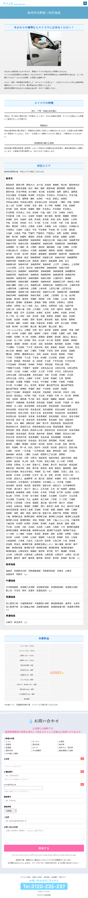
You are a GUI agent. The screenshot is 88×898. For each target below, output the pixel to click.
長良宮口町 (62, 430)
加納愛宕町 (60, 243)
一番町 (62, 202)
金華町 (56, 312)
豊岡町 (76, 395)
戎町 (49, 212)
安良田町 (51, 191)
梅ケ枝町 (49, 216)
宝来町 (35, 492)
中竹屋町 (45, 381)
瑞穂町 (27, 506)
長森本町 (69, 419)
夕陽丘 (76, 533)
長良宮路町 (74, 430)
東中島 (35, 468)
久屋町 (9, 451)
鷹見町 (9, 354)
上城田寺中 (58, 278)
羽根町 (38, 471)
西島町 (50, 433)
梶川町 (15, 236)
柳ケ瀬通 (59, 544)
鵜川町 (74, 222)
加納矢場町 (23, 281)
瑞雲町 (36, 368)
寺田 (8, 399)
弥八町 (76, 554)
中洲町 (54, 381)
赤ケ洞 (40, 184)
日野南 (17, 464)
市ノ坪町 (49, 205)
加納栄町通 (58, 274)
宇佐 (34, 229)
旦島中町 (57, 392)
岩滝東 (46, 219)
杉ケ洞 (50, 340)
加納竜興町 (11, 281)
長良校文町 (60, 413)
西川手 (46, 423)
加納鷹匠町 (70, 271)
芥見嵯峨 (22, 195)
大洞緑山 (24, 250)
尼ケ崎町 (32, 191)
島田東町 (59, 343)
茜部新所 (10, 184)
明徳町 (42, 520)
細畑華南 (20, 492)
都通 (53, 509)
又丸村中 (63, 495)
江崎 (18, 216)
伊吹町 (23, 222)
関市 (24, 590)
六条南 (74, 537)
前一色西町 (62, 489)
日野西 (70, 461)
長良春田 (22, 416)
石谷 (28, 212)
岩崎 (30, 219)
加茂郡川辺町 (71, 587)
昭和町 (62, 354)
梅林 (75, 468)
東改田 (44, 468)
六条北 (29, 540)
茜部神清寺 (74, 184)
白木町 (15, 333)
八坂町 (48, 527)
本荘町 (9, 478)
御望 (16, 312)
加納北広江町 (49, 240)
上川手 (56, 264)
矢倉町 (52, 523)
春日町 (9, 254)
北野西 (52, 302)
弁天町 (44, 492)
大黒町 (33, 371)
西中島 (72, 444)
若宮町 (56, 558)
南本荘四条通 (12, 509)
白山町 (58, 444)
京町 (28, 316)
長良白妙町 (60, 409)
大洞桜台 (10, 229)
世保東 (72, 540)
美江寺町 (45, 499)
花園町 (56, 471)
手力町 (31, 399)
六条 (65, 540)
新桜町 (66, 340)
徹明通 (23, 399)
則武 (30, 447)
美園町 (35, 506)
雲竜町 (74, 216)
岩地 (53, 219)
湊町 (22, 513)
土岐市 (9, 622)
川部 (49, 299)
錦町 (38, 423)
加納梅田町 (35, 243)
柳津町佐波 (17, 516)
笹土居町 (65, 323)
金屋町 (72, 236)
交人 (77, 471)
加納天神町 (11, 295)
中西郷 (70, 381)
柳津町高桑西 (12, 530)
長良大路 (10, 419)
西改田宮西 (68, 423)
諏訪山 (66, 337)
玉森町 (29, 378)
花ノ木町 (47, 471)
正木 (53, 489)
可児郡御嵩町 (12, 587)
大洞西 (33, 250)
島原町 (68, 343)
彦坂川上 (18, 478)
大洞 (55, 226)
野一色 (23, 447)
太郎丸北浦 (11, 378)
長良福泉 (10, 440)
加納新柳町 (46, 271)
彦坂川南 (73, 447)
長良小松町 (23, 413)
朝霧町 (31, 209)
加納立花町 (46, 278)
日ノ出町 (61, 461)
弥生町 (9, 537)
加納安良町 (48, 243)
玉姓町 (25, 323)
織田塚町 (51, 247)
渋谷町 (70, 347)
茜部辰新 (10, 188)
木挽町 (25, 319)
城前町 (37, 333)
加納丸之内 (11, 271)
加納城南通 (58, 271)
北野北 (44, 305)
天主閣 (54, 375)
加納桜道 (34, 274)
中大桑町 (18, 385)
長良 (61, 419)
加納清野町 (23, 240)
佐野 (57, 323)
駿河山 (74, 337)
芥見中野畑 (21, 191)
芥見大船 (73, 195)
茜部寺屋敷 (21, 188)
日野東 (9, 464)
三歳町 (74, 509)
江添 (55, 212)
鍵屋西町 (53, 254)
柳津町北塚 (42, 516)
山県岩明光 (23, 551)
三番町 (33, 350)
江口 (24, 216)
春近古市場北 (26, 471)
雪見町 (37, 533)
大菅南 (31, 226)
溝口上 (35, 489)
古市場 (60, 482)
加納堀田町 (35, 257)
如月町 (72, 295)
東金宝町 (63, 464)
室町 (49, 520)
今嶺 (67, 222)
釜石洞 (29, 267)
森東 (67, 523)
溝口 (43, 506)
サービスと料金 (25, 877)
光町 (65, 451)
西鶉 (18, 430)
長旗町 (50, 402)
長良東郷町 (33, 437)
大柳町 (66, 247)
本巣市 (60, 570)
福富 (75, 458)
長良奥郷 (30, 402)
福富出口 (57, 485)
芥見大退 (10, 198)
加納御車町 (52, 267)
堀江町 (41, 478)
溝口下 (27, 489)
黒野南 (50, 316)
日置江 (64, 471)
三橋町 (72, 499)
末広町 (33, 343)
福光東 (19, 485)
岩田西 (48, 236)
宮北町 (46, 509)
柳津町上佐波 (12, 520)
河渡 (35, 330)
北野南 (17, 305)
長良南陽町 (56, 437)
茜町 (43, 188)
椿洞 (77, 402)
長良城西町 (48, 409)
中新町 (62, 381)
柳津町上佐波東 (56, 516)
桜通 (8, 326)
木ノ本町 (20, 316)
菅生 (34, 340)
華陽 (45, 302)
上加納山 (65, 264)
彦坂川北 (63, 447)
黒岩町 (39, 319)
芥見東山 (67, 209)
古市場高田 (23, 482)
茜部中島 (10, 191)
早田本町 (26, 361)
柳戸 (75, 544)
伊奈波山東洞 (12, 202)
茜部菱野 (61, 188)
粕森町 (23, 236)
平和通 (52, 492)
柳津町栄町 (29, 516)
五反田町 (30, 312)
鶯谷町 (15, 226)
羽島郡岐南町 (34, 570)
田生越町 (10, 381)
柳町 (8, 547)
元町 (24, 527)
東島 (28, 468)
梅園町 (66, 216)
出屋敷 (19, 381)
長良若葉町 (54, 416)
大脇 (59, 247)
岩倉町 (23, 219)
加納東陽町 (74, 292)
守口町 (9, 527)
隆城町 (64, 551)
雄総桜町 (69, 250)
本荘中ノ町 (68, 475)
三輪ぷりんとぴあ (61, 520)
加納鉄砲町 (23, 295)
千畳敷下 (26, 368)
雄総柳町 (43, 250)
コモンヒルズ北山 (14, 330)
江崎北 (70, 212)
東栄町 (41, 385)
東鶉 (51, 468)
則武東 (54, 447)
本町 (51, 475)
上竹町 (46, 309)
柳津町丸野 (29, 547)
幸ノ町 (25, 337)
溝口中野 (53, 502)
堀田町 (50, 478)
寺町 (47, 375)
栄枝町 (64, 330)
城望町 (17, 343)
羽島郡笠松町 (49, 570)
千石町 (48, 361)
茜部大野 (20, 184)
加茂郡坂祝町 (57, 587)
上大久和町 (11, 267)
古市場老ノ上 (49, 482)
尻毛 (77, 347)
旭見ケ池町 (50, 461)
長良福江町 (21, 440)
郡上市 (9, 590)
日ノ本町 (26, 464)
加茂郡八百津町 (27, 587)
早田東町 (22, 364)
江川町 (64, 229)
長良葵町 (53, 419)
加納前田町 (35, 264)
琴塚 (71, 330)
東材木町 (20, 468)
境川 (41, 330)
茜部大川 (30, 184)
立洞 (61, 378)
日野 (26, 458)
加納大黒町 (35, 295)
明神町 (66, 513)
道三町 (68, 395)
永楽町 (31, 216)
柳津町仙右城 (39, 530)
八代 (63, 527)
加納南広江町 (59, 281)
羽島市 (19, 574)
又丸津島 (10, 499)
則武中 (37, 447)
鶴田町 (62, 399)
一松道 (48, 198)
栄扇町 (9, 219)
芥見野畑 (10, 212)
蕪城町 (68, 278)
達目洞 (9, 395)
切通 (43, 316)
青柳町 (56, 184)
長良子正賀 (35, 413)
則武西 (46, 447)
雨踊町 (58, 205)
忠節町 (64, 388)
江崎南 (62, 212)
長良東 (31, 416)
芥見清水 (41, 195)
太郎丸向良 (68, 371)
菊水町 (17, 299)
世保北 (17, 544)
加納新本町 (11, 274)
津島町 (9, 406)
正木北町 (45, 489)
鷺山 (61, 326)
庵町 (32, 198)
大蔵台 (27, 229)
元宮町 (17, 527)
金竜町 (39, 312)
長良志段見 (72, 409)
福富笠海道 (54, 458)
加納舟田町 (11, 261)
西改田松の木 (12, 426)
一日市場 (26, 451)
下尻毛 (50, 350)
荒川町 (42, 191)
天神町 (62, 375)
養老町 (46, 533)
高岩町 (9, 319)
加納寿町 (10, 278)
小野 (8, 333)
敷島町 (19, 350)
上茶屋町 (55, 295)
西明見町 (10, 430)
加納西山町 (35, 285)
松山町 (9, 495)
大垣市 (76, 603)
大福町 (25, 371)
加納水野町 (39, 267)
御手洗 (9, 502)
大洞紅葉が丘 (12, 250)
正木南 (17, 475)
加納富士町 (48, 257)
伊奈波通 (53, 202)
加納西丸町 (48, 285)
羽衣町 (62, 440)
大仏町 (17, 371)
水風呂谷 (18, 506)
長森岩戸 (10, 402)
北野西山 (61, 302)
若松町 (48, 558)
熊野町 (72, 319)
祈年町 (72, 312)
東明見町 (57, 451)
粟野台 (66, 191)
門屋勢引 (40, 233)
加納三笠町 (64, 267)
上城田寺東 (11, 288)
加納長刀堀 (23, 292)
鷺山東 (33, 326)
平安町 (9, 489)
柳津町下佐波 (69, 530)
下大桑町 (10, 347)
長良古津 (10, 437)
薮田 (24, 558)
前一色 (44, 475)
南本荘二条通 (26, 509)
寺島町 (15, 399)
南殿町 (60, 509)
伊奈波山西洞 (26, 202)
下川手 (29, 347)
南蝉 (67, 509)
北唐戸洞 (69, 305)
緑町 (16, 513)
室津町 (44, 523)
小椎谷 (46, 333)
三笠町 (54, 499)
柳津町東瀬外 (67, 547)
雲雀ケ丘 (36, 464)
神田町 (41, 299)
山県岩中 (59, 554)
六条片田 (38, 540)
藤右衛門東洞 (67, 385)
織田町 (52, 250)
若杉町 (48, 540)
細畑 (28, 492)
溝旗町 (35, 502)
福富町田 (43, 458)
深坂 (32, 461)
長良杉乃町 (23, 409)
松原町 (68, 492)
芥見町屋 (10, 216)
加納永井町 (35, 292)
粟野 (59, 191)
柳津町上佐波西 (72, 516)
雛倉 (49, 451)
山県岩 (68, 554)
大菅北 (23, 226)
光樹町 (33, 337)
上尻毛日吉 (66, 288)
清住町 (35, 316)
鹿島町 (31, 236)
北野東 (70, 302)
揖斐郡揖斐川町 (58, 606)
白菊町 (23, 333)
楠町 (18, 323)
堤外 (38, 399)
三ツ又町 (63, 499)
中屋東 (66, 402)
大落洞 (17, 233)
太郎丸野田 (72, 368)
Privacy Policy (52, 855)
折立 (67, 261)
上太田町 (75, 264)
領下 (57, 551)
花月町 (25, 254)
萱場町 (19, 302)
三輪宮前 (10, 523)
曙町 (38, 209)
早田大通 (59, 364)
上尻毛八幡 (54, 288)
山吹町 (17, 537)
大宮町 (74, 247)
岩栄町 (35, 212)
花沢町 (50, 444)
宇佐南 (52, 229)
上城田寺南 (23, 288)
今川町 (37, 222)
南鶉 (28, 513)
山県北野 (18, 554)
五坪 (22, 312)
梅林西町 (67, 468)
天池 (65, 205)
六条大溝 (51, 537)
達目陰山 (18, 395)
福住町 (17, 461)
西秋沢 (68, 426)
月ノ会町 (18, 406)
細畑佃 (72, 489)
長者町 (56, 388)
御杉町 (41, 247)
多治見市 (18, 622)
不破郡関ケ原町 (42, 603)
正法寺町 (53, 357)
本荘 (65, 478)
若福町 (64, 558)
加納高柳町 (33, 278)
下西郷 (41, 350)
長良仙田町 (11, 409)
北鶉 (28, 309)
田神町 (31, 364)
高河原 (54, 354)
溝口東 (44, 502)
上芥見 (21, 267)
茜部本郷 (51, 188)
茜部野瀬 (71, 188)
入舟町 (74, 219)
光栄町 (72, 316)
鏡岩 (26, 257)
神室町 (72, 299)
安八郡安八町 (12, 603)
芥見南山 (47, 209)
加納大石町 (23, 243)
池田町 (76, 202)
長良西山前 (11, 416)
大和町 (25, 537)
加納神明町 (33, 271)
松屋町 (76, 492)
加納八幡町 (11, 285)
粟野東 (25, 198)
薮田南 (39, 558)
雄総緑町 (10, 257)
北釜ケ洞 (10, 309)
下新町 (70, 354)
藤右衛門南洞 (12, 388)
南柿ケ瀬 (36, 513)
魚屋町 (66, 219)
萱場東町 (28, 302)
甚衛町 (25, 343)
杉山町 (41, 340)
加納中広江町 (49, 292)
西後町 (68, 309)
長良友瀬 (45, 437)
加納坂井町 (70, 274)
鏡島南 (19, 257)
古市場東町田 (69, 485)
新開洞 (41, 337)
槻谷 (65, 316)
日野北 (33, 458)
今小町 (46, 222)
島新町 (54, 347)
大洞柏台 (63, 226)
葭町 (53, 533)
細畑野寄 (28, 478)
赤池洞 (48, 184)
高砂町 (46, 354)
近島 (75, 309)
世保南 (72, 551)
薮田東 (31, 558)
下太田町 (20, 347)
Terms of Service (66, 855)
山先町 (33, 537)
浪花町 (9, 423)
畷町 (22, 423)
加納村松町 (46, 281)
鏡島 (61, 261)
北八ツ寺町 (27, 305)
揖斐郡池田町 (43, 606)
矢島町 (29, 533)
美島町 (70, 502)
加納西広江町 (61, 285)
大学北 (58, 371)
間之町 (64, 184)
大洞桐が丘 (74, 226)
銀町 (30, 333)
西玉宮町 (43, 440)
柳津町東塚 (54, 547)
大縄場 (48, 226)
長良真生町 (35, 409)
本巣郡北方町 (20, 570)
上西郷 (33, 288)
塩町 (26, 350)
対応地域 (46, 877)
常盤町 (31, 388)
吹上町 (25, 461)
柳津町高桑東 (73, 527)
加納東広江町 (24, 261)
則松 (65, 444)
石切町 (19, 205)
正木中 (35, 475)
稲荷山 (56, 198)
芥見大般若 (11, 195)
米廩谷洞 (40, 323)
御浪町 (60, 250)
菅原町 (58, 340)
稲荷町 (64, 198)
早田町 (40, 364)
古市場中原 (74, 478)
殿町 (39, 388)
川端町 (56, 299)
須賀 (40, 343)
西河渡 (31, 433)
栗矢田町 (49, 319)
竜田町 (68, 378)
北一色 (64, 295)
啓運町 (58, 316)
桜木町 (15, 326)
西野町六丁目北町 (14, 458)
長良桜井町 (11, 413)
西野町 (62, 454)
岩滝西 (37, 219)
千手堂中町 (70, 361)
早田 (67, 364)
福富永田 (47, 485)
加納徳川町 (62, 292)
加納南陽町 (11, 292)
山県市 (68, 570)
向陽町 (9, 337)
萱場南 (37, 302)
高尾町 (62, 357)
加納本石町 (23, 264)
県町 (36, 188)
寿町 (77, 330)
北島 (61, 305)
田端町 (54, 378)
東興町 (23, 388)
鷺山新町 (42, 326)
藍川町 (72, 558)
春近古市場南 (12, 471)
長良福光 (32, 440)
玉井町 (46, 378)
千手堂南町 (11, 364)
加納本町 (47, 264)
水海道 (9, 506)
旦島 (73, 392)
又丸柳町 (53, 495)
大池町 (9, 233)
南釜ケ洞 (47, 513)
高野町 (17, 354)
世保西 (9, 544)
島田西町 (49, 343)
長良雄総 (41, 402)
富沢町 (33, 385)
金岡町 (66, 233)
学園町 (33, 299)
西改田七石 (25, 426)
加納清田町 (35, 240)
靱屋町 (39, 216)
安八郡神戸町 (12, 606)
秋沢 (30, 188)
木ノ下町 (10, 316)
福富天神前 (66, 458)
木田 (53, 309)
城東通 (9, 343)
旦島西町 (47, 392)
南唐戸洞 (57, 513)
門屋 (24, 233)
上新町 (46, 295)
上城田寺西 (74, 285)
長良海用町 (29, 406)
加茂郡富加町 (43, 587)
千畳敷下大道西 (13, 368)
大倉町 (19, 229)
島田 (47, 347)
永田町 (70, 399)
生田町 (39, 198)
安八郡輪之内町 (27, 606)
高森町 (72, 350)
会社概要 (54, 877)
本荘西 (58, 475)
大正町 (9, 361)
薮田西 (9, 558)
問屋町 (27, 381)
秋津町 (31, 195)
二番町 (27, 454)
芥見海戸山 (62, 195)
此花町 (17, 319)
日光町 (35, 454)
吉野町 (68, 533)
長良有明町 (42, 419)
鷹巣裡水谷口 (28, 354)
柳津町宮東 (27, 544)
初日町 (41, 444)
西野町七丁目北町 (49, 454)
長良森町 (10, 433)
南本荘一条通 (53, 506)
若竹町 (50, 551)
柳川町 (68, 544)
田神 (57, 350)
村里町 (27, 523)
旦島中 (66, 392)
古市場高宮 (11, 482)
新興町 (50, 337)
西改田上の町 (36, 430)
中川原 (9, 385)
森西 (73, 523)
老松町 (72, 229)
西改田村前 (56, 423)
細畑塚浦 (10, 492)
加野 (59, 233)
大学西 (50, 371)
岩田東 (39, 236)
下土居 (27, 357)
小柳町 (27, 330)
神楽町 (33, 254)
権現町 (9, 312)
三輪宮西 (75, 520)
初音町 (33, 444)
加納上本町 (62, 240)
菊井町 (25, 299)
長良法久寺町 (69, 433)
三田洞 (27, 502)
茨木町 (15, 222)
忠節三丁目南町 (13, 392)
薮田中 (17, 558)
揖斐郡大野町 (73, 606)
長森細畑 (20, 402)
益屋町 (35, 499)
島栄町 (62, 347)
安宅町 (9, 209)
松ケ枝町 (34, 495)
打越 (43, 212)
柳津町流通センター (43, 544)
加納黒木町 (21, 278)
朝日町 (23, 209)
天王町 (70, 375)
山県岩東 (38, 554)
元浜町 (31, 527)
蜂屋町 (25, 444)
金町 (69, 333)
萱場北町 (10, 302)
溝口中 (62, 502)
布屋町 (15, 447)
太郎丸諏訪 (38, 375)
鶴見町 (46, 399)
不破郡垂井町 (26, 603)
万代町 (72, 451)
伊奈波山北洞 (41, 202)
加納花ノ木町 (73, 281)
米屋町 (50, 323)
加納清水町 (23, 274)
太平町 (70, 357)
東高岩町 (73, 464)
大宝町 (9, 371)
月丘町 (41, 395)
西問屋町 (53, 440)
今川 (30, 222)
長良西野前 (72, 413)
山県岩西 (49, 554)
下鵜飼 (76, 343)
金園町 (64, 236)
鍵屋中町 (63, 254)
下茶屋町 (18, 357)
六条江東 (57, 540)
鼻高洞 (19, 454)
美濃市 (31, 590)
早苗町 (74, 323)
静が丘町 (10, 350)
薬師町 (41, 537)
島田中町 (38, 347)
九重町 (62, 333)
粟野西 (74, 191)
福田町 (9, 461)
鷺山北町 (53, 326)
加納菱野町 (72, 257)
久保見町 (10, 323)
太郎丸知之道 (47, 368)
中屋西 (50, 395)
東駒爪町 (10, 468)
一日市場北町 (38, 451)
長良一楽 (20, 419)
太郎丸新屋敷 (24, 375)
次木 (16, 423)
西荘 (8, 447)
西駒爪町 (30, 423)
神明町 (74, 340)
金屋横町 (10, 247)
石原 (34, 205)
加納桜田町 (46, 274)
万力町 (25, 495)
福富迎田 (36, 485)
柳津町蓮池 (11, 551)
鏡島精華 (53, 261)
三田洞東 (18, 502)
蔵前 (57, 319)
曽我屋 (17, 361)
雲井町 (64, 319)
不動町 (68, 482)
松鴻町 (44, 357)
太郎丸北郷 (11, 375)
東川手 (54, 464)
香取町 (74, 233)
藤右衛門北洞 (53, 385)
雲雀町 (46, 464)
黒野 (32, 319)
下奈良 (35, 357)
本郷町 (58, 478)
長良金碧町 (42, 406)
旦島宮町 (37, 392)
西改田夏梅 (58, 426)
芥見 (18, 198)
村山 (63, 506)
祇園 (32, 323)
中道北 (35, 381)
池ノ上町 (10, 205)
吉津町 (60, 533)
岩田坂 (56, 236)
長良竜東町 (42, 416)
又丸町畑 (20, 499)
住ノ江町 (18, 340)
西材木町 (41, 433)
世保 (67, 537)
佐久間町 (24, 326)
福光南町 (10, 485)
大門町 (27, 395)
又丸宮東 (73, 495)
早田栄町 (49, 364)
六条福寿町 (11, 540)
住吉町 (9, 340)
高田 (39, 354)
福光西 (27, 485)
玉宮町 (37, 378)
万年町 (17, 495)
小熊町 (33, 247)
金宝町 (48, 312)
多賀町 (64, 350)
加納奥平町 (74, 240)
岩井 (16, 219)
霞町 (8, 236)
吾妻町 (72, 205)
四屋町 (60, 537)
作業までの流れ (37, 877)
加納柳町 (34, 281)
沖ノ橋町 (20, 247)
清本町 (39, 361)
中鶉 (57, 395)
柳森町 (33, 551)
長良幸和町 (48, 413)
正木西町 (26, 475)
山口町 (9, 554)
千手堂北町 (58, 361)
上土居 (64, 299)
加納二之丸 (23, 285)
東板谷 (58, 468)
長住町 (58, 402)
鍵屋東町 (42, 254)
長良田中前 (21, 437)
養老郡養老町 (57, 603)
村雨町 (35, 523)
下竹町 (9, 357)
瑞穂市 (9, 570)
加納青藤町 (72, 243)
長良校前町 (54, 406)
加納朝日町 (74, 254)
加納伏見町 (60, 257)
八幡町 (17, 444)
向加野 (19, 523)
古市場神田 (35, 482)
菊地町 (9, 299)
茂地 (35, 520)
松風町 (44, 495)
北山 (36, 305)
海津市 (68, 603)
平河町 (39, 461)
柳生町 (60, 523)
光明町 (17, 337)
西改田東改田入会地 (42, 426)
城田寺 (60, 309)
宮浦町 (38, 509)
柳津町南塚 (17, 547)
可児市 (17, 590)
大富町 (39, 226)
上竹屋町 (36, 309)
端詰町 (70, 440)
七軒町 (17, 451)
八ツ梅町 (20, 533)
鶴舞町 (54, 399)
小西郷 (54, 333)
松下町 (60, 492)
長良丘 (64, 416)
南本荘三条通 (73, 506)
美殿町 (9, 513)
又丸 (28, 499)
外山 (26, 385)
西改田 (25, 430)
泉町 (40, 205)
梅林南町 (10, 454)
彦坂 (71, 471)
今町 (61, 222)
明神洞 (74, 513)
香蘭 (75, 333)
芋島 (8, 222)
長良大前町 (74, 416)
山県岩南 (28, 554)
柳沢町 (42, 551)
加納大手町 (11, 243)
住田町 (27, 340)
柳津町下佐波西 (54, 530)
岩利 (59, 219)
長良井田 (30, 419)
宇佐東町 (42, 229)
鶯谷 (8, 226)
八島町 (56, 527)
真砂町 (9, 475)
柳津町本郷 (42, 547)
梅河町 (58, 216)
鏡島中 (44, 261)
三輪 (8, 516)
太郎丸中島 (60, 368)
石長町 (27, 205)
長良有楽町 (21, 433)
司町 (34, 395)
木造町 (64, 312)
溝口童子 (18, 489)
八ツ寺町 (10, 533)
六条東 (21, 540)
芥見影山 (51, 195)
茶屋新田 (26, 392)
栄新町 (56, 330)
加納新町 (22, 271)
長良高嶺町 (66, 406)
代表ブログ (62, 877)
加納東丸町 (11, 264)
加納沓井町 (11, 240)
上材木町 (43, 288)
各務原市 (10, 574)
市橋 (69, 202)
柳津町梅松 (25, 520)
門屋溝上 (51, 233)
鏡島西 (36, 261)
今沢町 (54, 222)
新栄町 (58, 337)
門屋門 (31, 233)
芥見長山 (20, 212)
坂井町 (48, 330)
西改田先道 (50, 430)
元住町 (39, 527)
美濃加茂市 (41, 590)
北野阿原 (53, 305)
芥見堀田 (57, 209)
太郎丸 (21, 378)
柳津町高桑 (25, 530)
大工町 (41, 371)
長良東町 (67, 437)
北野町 (9, 305)
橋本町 (9, 444)
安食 (16, 209)
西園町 (58, 433)
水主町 (17, 254)
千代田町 (47, 388)
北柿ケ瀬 (20, 309)
